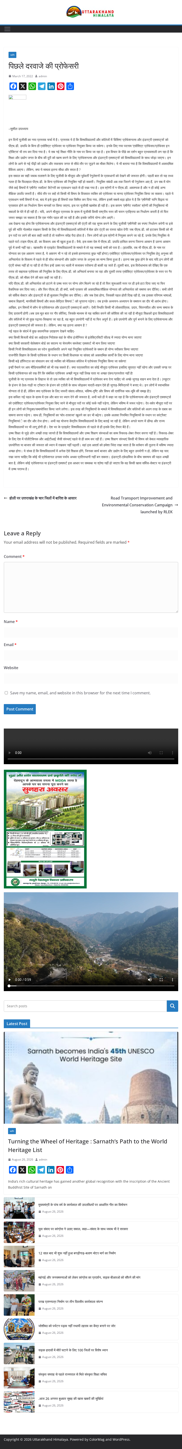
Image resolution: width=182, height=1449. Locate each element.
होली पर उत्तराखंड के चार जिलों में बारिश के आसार (43, 498)
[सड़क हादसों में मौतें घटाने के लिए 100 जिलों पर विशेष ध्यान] (19, 1353)
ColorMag (97, 1439)
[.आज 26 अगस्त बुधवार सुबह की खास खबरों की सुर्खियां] (19, 1402)
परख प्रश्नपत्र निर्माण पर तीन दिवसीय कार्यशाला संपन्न (70, 1301)
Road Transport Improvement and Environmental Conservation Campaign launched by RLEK (137, 504)
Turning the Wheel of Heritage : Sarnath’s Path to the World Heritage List (87, 1145)
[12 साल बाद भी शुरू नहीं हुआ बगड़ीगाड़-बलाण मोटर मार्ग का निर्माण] (19, 1256)
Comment (14, 556)
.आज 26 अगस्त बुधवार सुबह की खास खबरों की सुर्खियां (70, 1398)
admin (43, 76)
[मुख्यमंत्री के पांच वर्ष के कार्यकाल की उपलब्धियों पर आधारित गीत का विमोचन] (19, 1208)
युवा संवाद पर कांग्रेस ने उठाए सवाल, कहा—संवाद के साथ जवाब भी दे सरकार (83, 1229)
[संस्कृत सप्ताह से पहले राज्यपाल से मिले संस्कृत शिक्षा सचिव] (19, 1377)
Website (11, 667)
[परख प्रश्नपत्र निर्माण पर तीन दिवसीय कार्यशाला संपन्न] (19, 1305)
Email (10, 644)
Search (172, 1006)
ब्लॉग (12, 55)
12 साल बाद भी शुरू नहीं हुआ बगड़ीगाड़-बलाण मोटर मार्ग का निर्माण (77, 1253)
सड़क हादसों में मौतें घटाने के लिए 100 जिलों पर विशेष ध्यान (73, 1350)
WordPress (121, 1439)
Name (11, 621)
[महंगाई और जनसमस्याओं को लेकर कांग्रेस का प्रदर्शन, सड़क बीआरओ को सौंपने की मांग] (19, 1280)
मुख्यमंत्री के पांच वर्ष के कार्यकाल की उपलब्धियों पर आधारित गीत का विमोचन (82, 1204)
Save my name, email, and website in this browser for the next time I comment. (80, 693)
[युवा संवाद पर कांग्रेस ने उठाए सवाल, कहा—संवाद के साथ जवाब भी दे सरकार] (19, 1232)
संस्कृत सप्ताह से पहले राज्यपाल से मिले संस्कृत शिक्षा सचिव (72, 1374)
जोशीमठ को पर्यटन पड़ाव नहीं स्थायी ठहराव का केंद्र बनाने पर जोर (76, 1326)
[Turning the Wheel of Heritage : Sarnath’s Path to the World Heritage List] (91, 1078)
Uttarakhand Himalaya (50, 1439)
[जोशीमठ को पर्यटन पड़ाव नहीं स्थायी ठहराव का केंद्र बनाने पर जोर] (19, 1329)
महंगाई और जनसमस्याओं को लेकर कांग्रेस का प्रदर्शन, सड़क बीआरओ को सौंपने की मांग (89, 1277)
